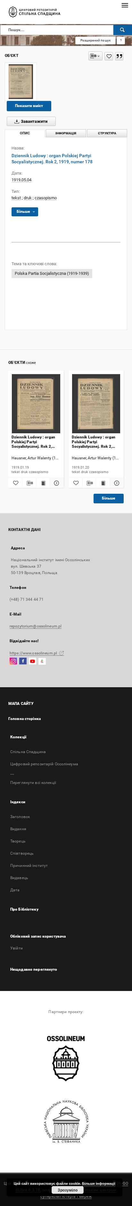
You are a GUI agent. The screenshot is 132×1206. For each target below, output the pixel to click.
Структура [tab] (107, 133)
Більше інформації (98, 1183)
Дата (15, 890)
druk (28, 197)
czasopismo (46, 197)
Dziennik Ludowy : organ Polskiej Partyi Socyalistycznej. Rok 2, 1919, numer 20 (93, 442)
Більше (108, 498)
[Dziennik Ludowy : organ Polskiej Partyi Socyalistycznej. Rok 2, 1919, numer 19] (36, 404)
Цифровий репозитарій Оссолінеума (44, 764)
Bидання (18, 829)
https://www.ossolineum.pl (34, 653)
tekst (16, 197)
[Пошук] (122, 30)
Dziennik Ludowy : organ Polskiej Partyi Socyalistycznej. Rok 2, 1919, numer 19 (33, 442)
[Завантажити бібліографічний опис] (29, 483)
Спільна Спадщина (28, 752)
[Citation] (119, 56)
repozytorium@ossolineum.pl (36, 626)
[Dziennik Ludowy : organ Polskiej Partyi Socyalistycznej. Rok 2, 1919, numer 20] (96, 404)
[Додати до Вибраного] (108, 56)
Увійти (16, 948)
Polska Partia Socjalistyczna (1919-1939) (52, 273)
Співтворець (22, 853)
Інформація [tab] (65, 133)
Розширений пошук (95, 40)
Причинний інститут (29, 865)
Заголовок (20, 817)
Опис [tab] (25, 133)
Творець (18, 841)
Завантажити (33, 121)
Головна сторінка (24, 718)
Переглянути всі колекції (33, 782)
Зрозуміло (68, 1190)
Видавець (19, 878)
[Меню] (124, 5)
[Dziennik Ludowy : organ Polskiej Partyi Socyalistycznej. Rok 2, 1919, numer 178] (21, 81)
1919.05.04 (21, 179)
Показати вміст (29, 106)
